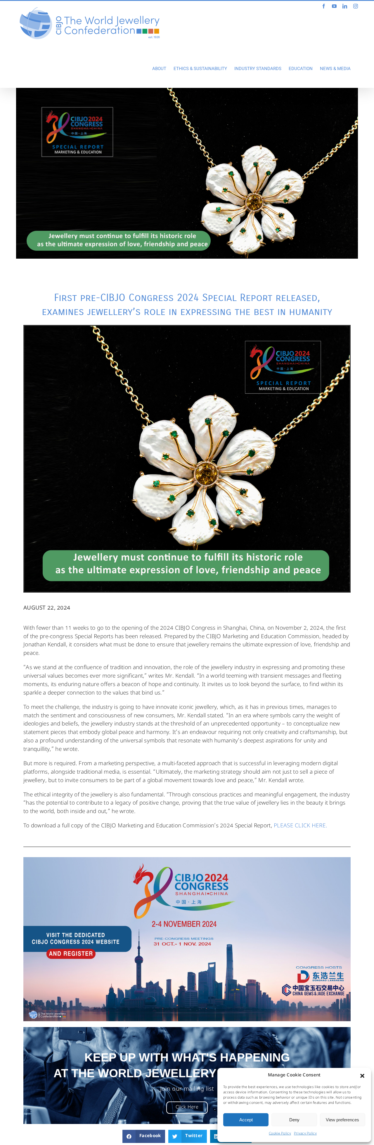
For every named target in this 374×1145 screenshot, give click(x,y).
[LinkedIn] (344, 6)
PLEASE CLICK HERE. (301, 826)
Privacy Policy (305, 1134)
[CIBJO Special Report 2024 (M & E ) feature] (187, 173)
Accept (246, 1119)
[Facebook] (323, 6)
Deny (294, 1119)
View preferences (342, 1119)
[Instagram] (355, 6)
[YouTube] (334, 6)
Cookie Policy (280, 1134)
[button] (362, 1076)
